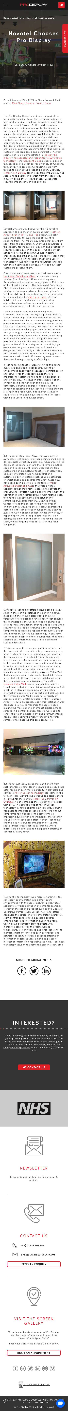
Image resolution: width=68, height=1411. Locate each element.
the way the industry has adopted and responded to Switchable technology (32, 157)
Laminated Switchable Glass (19, 276)
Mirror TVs (38, 798)
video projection (37, 297)
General (32, 64)
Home (6, 17)
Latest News (18, 17)
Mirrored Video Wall (14, 683)
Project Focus (45, 64)
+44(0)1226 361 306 (32, 1245)
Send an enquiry (33, 1264)
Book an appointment (34, 1353)
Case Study (21, 64)
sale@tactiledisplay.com (16, 1047)
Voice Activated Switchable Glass (29, 484)
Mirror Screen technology (29, 792)
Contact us (61, 5)
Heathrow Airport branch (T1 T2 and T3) (32, 233)
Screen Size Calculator (36, 1384)
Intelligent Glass (32, 160)
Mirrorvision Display (14, 172)
